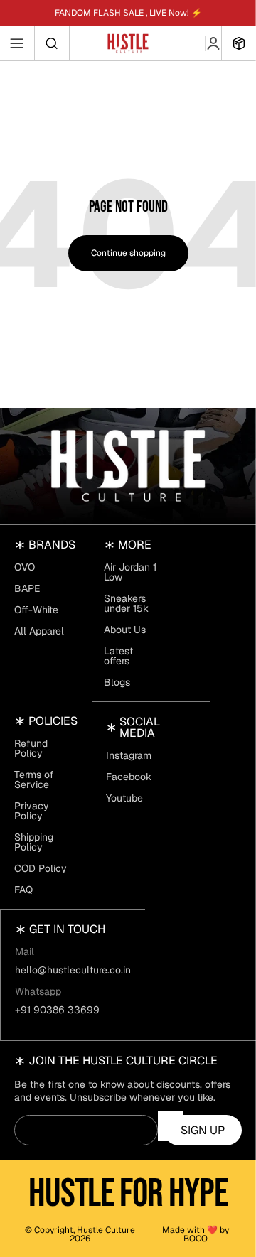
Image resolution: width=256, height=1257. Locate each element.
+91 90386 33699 (57, 1009)
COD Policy (40, 868)
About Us (125, 630)
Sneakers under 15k (126, 603)
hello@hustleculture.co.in (73, 970)
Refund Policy (31, 748)
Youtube (124, 798)
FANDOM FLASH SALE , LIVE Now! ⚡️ (128, 12)
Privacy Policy (31, 811)
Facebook (128, 777)
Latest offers (118, 656)
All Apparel (39, 631)
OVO (24, 567)
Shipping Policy (33, 842)
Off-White (36, 610)
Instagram (128, 755)
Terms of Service (34, 779)
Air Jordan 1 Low (130, 572)
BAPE (27, 588)
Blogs (117, 682)
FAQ (23, 890)
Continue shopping (128, 253)
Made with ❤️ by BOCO (195, 1234)
